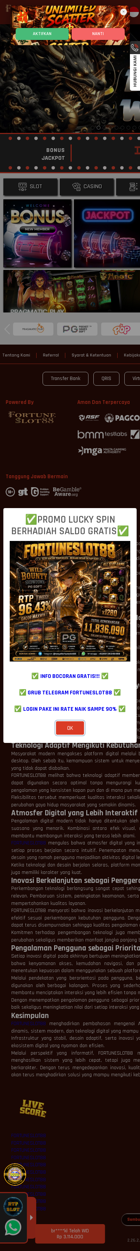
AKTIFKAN (42, 34)
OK (70, 728)
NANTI (98, 34)
